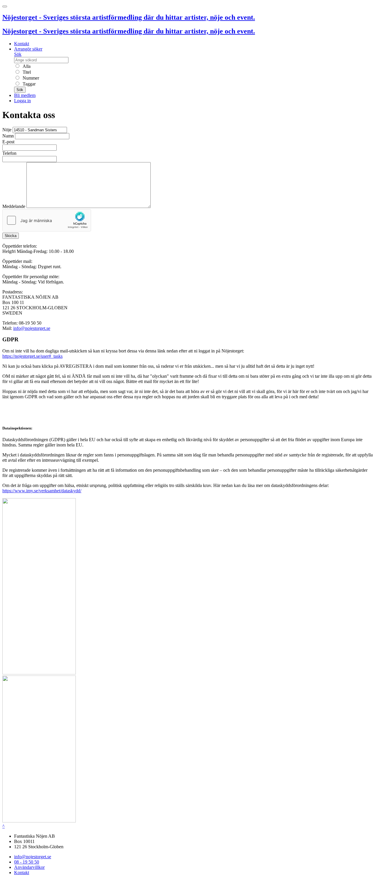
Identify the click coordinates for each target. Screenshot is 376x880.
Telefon (9, 153)
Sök (17, 54)
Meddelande (13, 206)
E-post (8, 141)
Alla (26, 66)
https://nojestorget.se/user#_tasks (32, 356)
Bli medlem (25, 95)
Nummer (30, 77)
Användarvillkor (29, 867)
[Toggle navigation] (4, 6)
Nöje (6, 129)
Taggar (28, 83)
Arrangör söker (28, 48)
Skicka (10, 236)
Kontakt (21, 43)
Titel (26, 72)
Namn (8, 135)
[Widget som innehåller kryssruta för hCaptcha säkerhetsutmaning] (46, 220)
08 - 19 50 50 (26, 861)
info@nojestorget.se (31, 328)
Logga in (22, 100)
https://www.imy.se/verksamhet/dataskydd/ (41, 490)
